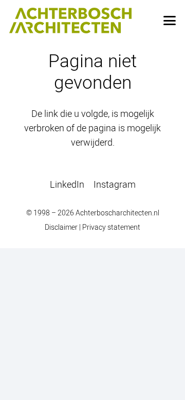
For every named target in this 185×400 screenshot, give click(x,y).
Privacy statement (111, 227)
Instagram (115, 184)
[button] (169, 20)
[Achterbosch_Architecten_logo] (70, 20)
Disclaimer (61, 227)
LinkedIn (67, 184)
